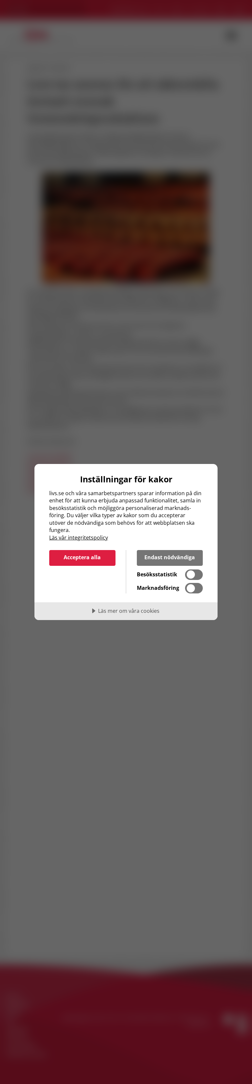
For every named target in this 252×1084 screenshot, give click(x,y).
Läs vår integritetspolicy (78, 537)
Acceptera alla (82, 557)
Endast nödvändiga (169, 557)
